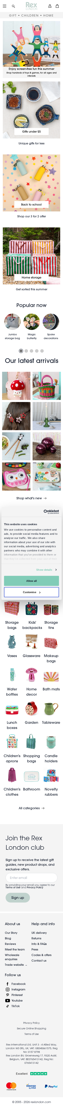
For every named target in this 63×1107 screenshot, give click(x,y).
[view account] (50, 6)
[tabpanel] (12, 329)
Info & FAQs (39, 944)
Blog (8, 938)
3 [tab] (31, 351)
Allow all (31, 580)
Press (34, 949)
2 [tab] (26, 351)
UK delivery (39, 932)
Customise (29, 592)
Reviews (10, 944)
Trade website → (16, 964)
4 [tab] (36, 351)
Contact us (38, 960)
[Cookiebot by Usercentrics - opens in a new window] (44, 512)
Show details (44, 569)
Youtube (17, 1000)
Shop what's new (29, 498)
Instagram (18, 989)
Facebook (19, 984)
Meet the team (15, 949)
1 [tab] (21, 351)
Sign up (17, 897)
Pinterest (17, 995)
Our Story (11, 932)
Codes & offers (41, 955)
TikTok (16, 1006)
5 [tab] (42, 351)
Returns (36, 938)
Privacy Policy (35, 887)
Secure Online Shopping (31, 1028)
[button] (13, 6)
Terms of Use (13, 887)
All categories (29, 808)
